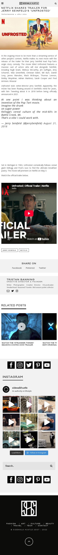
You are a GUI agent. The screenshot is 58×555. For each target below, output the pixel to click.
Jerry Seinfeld (9, 250)
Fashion (11, 524)
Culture (36, 524)
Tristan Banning (7, 14)
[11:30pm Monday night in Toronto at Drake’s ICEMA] (11, 422)
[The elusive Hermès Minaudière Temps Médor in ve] (46, 422)
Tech (30, 526)
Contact (43, 526)
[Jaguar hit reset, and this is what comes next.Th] (46, 439)
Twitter (42, 268)
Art (23, 524)
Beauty (50, 524)
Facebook (17, 268)
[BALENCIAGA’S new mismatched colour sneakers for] (29, 439)
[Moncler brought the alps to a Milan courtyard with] (29, 422)
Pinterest (30, 268)
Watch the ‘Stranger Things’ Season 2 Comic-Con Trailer (18, 344)
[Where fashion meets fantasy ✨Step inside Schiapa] (29, 404)
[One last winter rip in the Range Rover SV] (11, 439)
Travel (17, 526)
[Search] (56, 3)
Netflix (23, 250)
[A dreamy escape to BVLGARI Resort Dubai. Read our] (46, 404)
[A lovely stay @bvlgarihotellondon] (11, 404)
